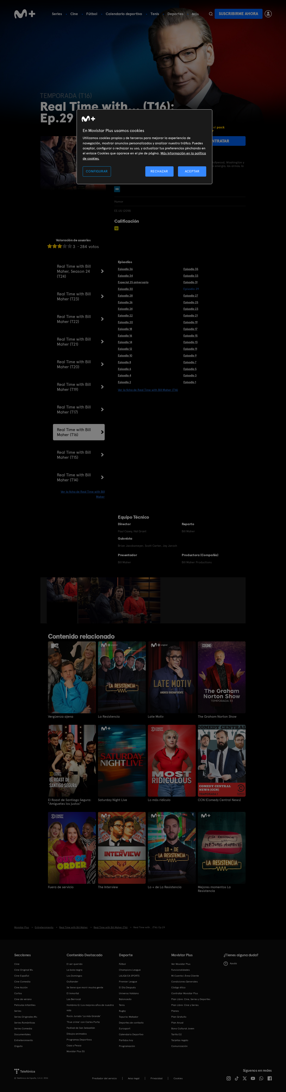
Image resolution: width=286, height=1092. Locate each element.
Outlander (72, 981)
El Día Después (127, 987)
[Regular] (59, 246)
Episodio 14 (125, 342)
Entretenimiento (23, 1040)
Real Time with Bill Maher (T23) (74, 296)
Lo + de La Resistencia (165, 887)
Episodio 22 (125, 315)
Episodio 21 (190, 315)
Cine (74, 14)
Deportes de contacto (131, 1022)
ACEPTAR (192, 171)
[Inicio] (24, 13)
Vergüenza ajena (60, 717)
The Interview (108, 887)
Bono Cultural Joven (182, 1028)
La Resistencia (109, 717)
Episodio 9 (190, 355)
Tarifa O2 (176, 1034)
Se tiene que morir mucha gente (85, 987)
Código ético (178, 987)
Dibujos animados (77, 1033)
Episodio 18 (125, 329)
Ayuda (233, 963)
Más (195, 14)
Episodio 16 (125, 335)
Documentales (22, 1034)
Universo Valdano (129, 993)
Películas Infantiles (24, 1005)
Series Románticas (24, 1022)
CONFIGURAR (97, 171)
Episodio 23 (190, 308)
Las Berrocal (74, 999)
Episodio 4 (124, 375)
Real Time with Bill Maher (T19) (74, 387)
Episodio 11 (190, 348)
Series (57, 14)
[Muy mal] (49, 246)
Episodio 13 (190, 342)
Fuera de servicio (60, 887)
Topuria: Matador (128, 1016)
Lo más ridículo (159, 800)
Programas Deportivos (79, 1039)
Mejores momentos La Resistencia (214, 889)
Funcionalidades (180, 969)
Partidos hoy (126, 1040)
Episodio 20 (125, 322)
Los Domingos (74, 975)
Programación (127, 1046)
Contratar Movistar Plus (184, 993)
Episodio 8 (124, 362)
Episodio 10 (125, 355)
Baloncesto (125, 999)
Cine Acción (21, 987)
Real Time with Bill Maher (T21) (74, 342)
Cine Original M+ (23, 969)
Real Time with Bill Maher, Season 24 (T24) (74, 271)
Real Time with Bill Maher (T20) (74, 364)
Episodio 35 (190, 269)
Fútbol (91, 14)
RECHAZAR (159, 171)
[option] (62, 600)
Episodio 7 (189, 362)
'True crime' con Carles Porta (83, 1022)
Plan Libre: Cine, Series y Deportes (190, 999)
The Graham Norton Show (217, 717)
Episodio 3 (190, 375)
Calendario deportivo (124, 14)
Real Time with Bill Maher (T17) (74, 409)
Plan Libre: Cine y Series (184, 1005)
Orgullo (18, 1046)
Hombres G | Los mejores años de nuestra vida (90, 1008)
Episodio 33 (190, 275)
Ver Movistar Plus (180, 964)
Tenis (155, 14)
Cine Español (21, 975)
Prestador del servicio (104, 1078)
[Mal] (54, 246)
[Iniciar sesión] (268, 13)
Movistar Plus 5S (76, 1051)
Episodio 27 (190, 295)
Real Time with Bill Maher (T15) (74, 455)
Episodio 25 (190, 302)
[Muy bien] (69, 246)
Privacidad (156, 1078)
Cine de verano (23, 999)
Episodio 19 (190, 322)
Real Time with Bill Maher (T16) (74, 432)
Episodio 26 (125, 302)
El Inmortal (73, 993)
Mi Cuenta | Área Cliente (185, 975)
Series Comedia (23, 1028)
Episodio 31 (190, 282)
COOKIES (178, 1078)
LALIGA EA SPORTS (129, 975)
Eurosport (124, 1028)
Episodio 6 (124, 369)
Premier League (128, 981)
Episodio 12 (125, 348)
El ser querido (74, 964)
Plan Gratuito (178, 1016)
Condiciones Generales (184, 981)
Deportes (175, 14)
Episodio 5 (190, 369)
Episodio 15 (190, 335)
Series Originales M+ (25, 1016)
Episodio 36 (125, 269)
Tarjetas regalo (179, 1040)
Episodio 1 (189, 382)
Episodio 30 (125, 289)
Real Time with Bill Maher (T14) (74, 477)
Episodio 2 (124, 382)
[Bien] (64, 246)
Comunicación (179, 1046)
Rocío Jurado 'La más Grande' (84, 1016)
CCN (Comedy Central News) (219, 800)
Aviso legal (133, 1078)
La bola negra (74, 969)
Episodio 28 (125, 295)
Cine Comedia (22, 981)
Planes (175, 1010)
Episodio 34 (125, 275)
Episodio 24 (125, 308)
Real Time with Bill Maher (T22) (74, 319)
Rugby (122, 1010)
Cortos (18, 993)
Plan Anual (177, 1022)
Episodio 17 (190, 329)
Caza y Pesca (74, 1045)
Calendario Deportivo (131, 1034)
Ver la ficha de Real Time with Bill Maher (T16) (148, 390)
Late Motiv (156, 717)
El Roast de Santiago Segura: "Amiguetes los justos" (69, 802)
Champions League (130, 969)
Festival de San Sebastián (81, 1027)
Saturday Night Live (112, 800)
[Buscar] (211, 14)
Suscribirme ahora (238, 13)
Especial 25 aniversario (133, 282)
